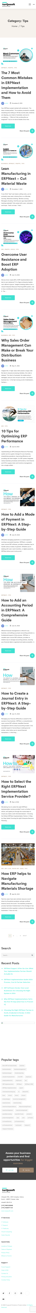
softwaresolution (19, 1121)
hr (18, 1091)
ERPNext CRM (29, 1084)
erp (26, 1080)
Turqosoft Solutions (8, 1129)
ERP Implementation (8, 1084)
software (30, 1117)
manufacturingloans (8, 1110)
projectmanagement (8, 1117)
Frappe (10, 68)
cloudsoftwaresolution (9, 1077)
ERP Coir (8, 868)
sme (23, 1117)
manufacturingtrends (21, 1110)
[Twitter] (3, 1293)
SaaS (22, 868)
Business (4, 163)
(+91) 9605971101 (7, 1208)
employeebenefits (7, 1080)
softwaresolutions (7, 1125)
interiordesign (6, 1099)
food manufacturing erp (9, 1091)
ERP (2, 249)
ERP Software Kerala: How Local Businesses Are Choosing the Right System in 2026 (17, 990)
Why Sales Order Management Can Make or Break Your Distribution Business (17, 350)
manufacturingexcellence (9, 1106)
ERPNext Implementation (9, 1088)
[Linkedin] (21, 1293)
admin (6, 103)
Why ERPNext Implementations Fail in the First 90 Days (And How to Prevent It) (18, 1002)
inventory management (19, 1099)
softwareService (7, 1121)
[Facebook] (9, 1293)
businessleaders (7, 1069)
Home (14, 26)
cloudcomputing (19, 1073)
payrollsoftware (19, 1114)
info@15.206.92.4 (6, 1202)
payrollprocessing (7, 1114)
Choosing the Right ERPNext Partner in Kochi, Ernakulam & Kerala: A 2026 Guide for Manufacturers (18, 1013)
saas (18, 1117)
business (22, 1065)
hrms (4, 1095)
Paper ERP (15, 868)
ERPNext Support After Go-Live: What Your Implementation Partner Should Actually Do (18, 971)
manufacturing (17, 1103)
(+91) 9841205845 (7, 1205)
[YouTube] (3, 1299)
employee (28, 1077)
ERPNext (4, 68)
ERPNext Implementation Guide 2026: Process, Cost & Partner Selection (18, 981)
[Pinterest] (27, 1293)
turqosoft (27, 1125)
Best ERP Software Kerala (9, 1065)
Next (25, 935)
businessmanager (7, 1073)
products (29, 1114)
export (21, 1088)
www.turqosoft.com (7, 1211)
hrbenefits (25, 1091)
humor (16, 1095)
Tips (15, 68)
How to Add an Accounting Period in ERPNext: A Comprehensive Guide (17, 610)
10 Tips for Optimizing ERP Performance (14, 436)
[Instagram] (15, 1293)
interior (23, 1095)
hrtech (10, 1095)
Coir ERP (20, 1077)
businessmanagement (20, 1069)
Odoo (13, 249)
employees (19, 1080)
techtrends (18, 1125)
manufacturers (6, 1103)
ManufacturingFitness (25, 1106)
